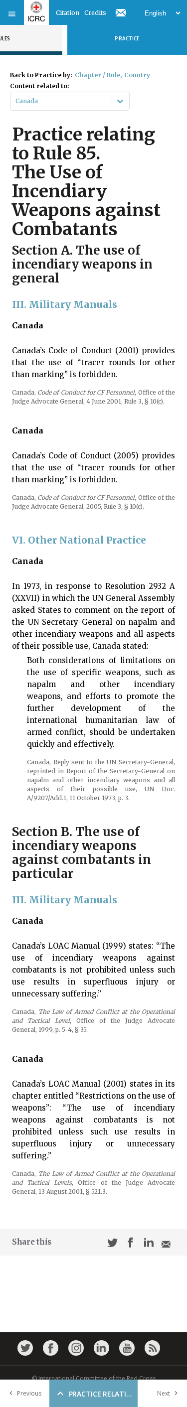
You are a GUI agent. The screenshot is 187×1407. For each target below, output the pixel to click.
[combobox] (16, 101)
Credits (95, 12)
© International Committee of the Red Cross (94, 1378)
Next (163, 1393)
